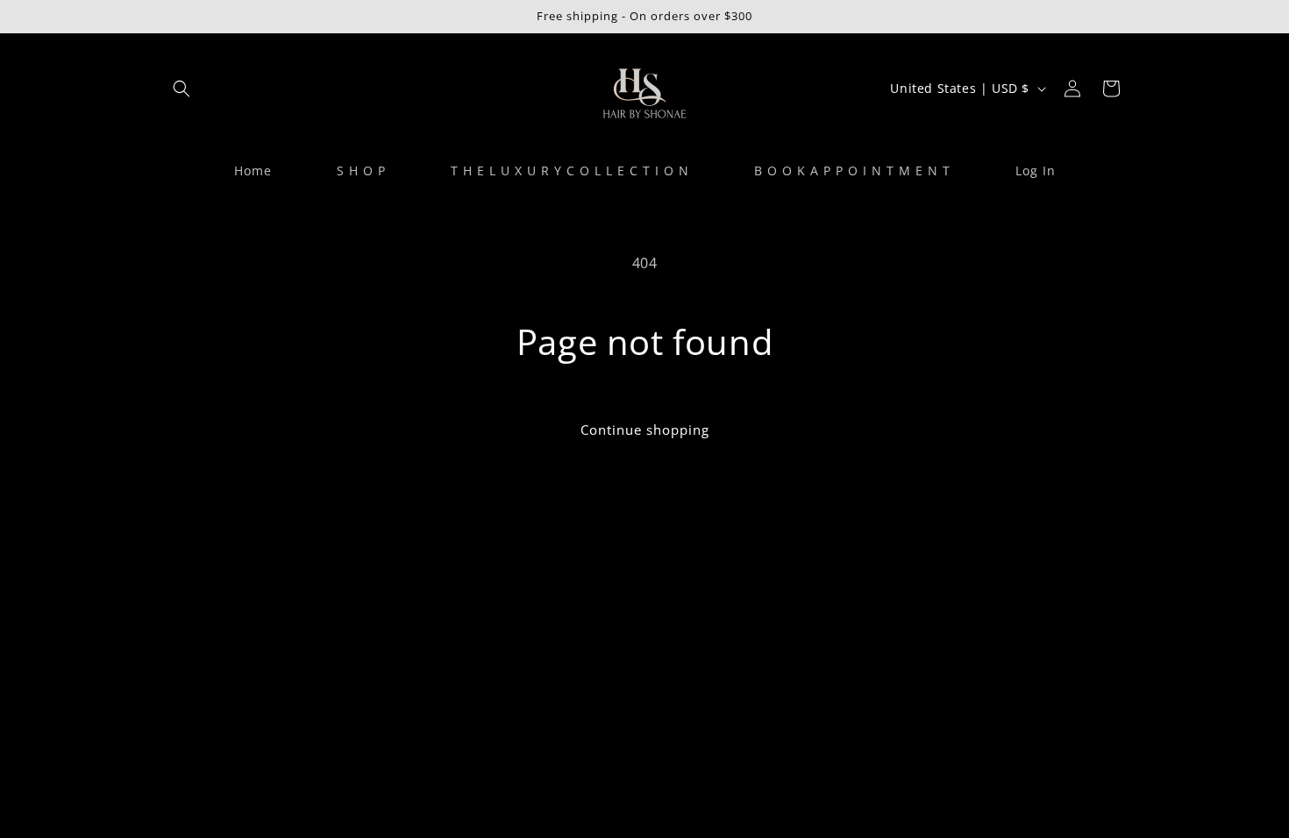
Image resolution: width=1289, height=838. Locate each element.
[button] (181, 88)
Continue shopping (644, 429)
